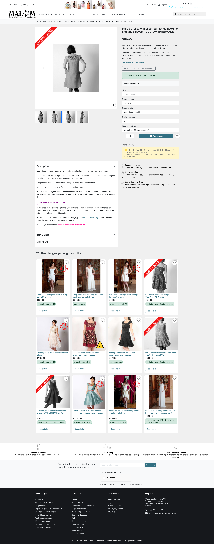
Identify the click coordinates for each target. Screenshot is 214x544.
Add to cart (156, 136)
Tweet (132, 144)
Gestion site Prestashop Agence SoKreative (124, 541)
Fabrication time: (129, 126)
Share (129, 144)
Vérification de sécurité (111, 472)
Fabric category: (129, 99)
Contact (142, 14)
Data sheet (42, 242)
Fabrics (104, 14)
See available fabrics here (133, 62)
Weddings (93, 14)
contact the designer (92, 217)
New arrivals (45, 14)
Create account (114, 505)
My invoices (113, 512)
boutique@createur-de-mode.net (162, 513)
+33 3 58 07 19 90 (157, 510)
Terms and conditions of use (83, 505)
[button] (162, 5)
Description (43, 166)
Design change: (128, 117)
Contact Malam (78, 533)
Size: (124, 90)
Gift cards (39, 499)
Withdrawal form (79, 524)
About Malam (118, 14)
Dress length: (127, 108)
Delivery (75, 499)
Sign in (111, 502)
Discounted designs (43, 527)
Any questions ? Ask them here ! (139, 68)
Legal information (79, 509)
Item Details (43, 235)
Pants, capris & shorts (44, 502)
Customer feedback (80, 515)
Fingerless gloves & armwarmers (48, 509)
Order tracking (114, 499)
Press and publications (81, 512)
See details (43, 311)
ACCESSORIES (76, 14)
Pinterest (136, 144)
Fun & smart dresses (43, 518)
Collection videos (79, 521)
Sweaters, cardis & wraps (45, 512)
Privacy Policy (77, 530)
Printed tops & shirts (43, 515)
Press (131, 14)
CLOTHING (60, 14)
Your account (113, 493)
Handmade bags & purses (45, 524)
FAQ (73, 518)
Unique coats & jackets (44, 505)
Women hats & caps (43, 521)
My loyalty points (115, 509)
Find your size (77, 527)
